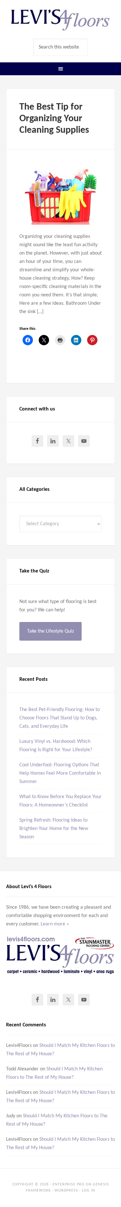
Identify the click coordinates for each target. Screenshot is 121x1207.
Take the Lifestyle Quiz (50, 631)
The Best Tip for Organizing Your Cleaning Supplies (54, 118)
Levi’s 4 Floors (60, 19)
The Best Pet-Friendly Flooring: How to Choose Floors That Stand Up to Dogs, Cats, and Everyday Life (59, 718)
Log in (88, 1191)
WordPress (66, 1191)
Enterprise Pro (69, 1184)
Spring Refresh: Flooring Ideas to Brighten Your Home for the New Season (53, 829)
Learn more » (55, 924)
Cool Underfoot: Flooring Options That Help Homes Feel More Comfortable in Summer (60, 773)
